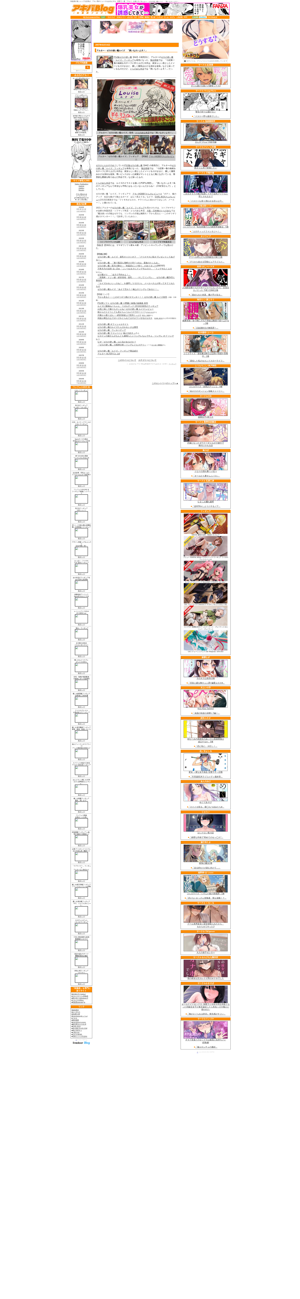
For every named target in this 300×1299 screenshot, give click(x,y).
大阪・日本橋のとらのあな (159, 211)
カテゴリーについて (147, 360)
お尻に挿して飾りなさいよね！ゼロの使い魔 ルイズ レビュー (126, 309)
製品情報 (154, 60)
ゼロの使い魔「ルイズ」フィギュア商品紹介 (118, 351)
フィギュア (172, 364)
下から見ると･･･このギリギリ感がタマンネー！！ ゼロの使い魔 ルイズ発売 (132, 297)
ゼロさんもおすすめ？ (106, 165)
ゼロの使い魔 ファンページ (110, 333)
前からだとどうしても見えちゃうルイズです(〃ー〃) (121, 312)
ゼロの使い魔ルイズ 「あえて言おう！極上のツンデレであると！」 (128, 289)
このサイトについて (127, 360)
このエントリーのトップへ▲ (165, 383)
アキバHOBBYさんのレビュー (146, 194)
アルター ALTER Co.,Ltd (109, 354)
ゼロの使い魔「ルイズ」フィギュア (128, 208)
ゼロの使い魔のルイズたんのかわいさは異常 (118, 327)
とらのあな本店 (137, 69)
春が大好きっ (129, 333)
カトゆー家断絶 (157, 345)
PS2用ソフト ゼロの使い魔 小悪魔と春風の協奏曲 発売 (123, 303)
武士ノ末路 (146, 315)
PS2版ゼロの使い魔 (123, 57)
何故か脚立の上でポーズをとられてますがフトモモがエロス (125, 318)
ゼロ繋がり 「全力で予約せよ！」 (114, 274)
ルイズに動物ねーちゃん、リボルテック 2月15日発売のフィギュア (128, 306)
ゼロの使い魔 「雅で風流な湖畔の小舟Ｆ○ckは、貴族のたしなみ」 (129, 263)
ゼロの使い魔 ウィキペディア (112, 330)
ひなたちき (150, 312)
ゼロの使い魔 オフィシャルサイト (113, 324)
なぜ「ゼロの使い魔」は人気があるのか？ (117, 342)
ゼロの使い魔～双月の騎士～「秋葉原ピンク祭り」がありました (127, 266)
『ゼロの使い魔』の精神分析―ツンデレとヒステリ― (122, 345)
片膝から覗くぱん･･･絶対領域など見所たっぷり (119, 315)
